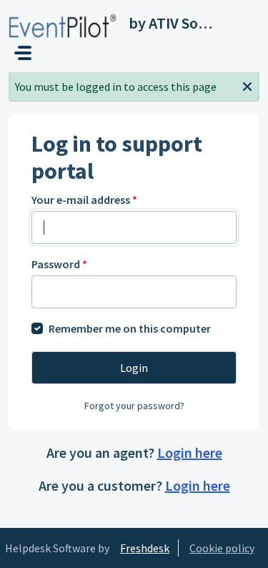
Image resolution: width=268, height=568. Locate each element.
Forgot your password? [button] (134, 405)
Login (134, 368)
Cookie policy (221, 548)
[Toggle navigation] (23, 53)
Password (59, 264)
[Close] (247, 85)
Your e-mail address (84, 199)
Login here (189, 452)
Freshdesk (144, 548)
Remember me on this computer (130, 328)
